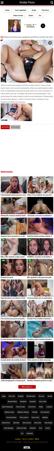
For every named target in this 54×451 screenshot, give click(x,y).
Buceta (34, 10)
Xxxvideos (30, 433)
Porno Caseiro (24, 417)
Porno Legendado (20, 10)
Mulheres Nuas (9, 412)
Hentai (41, 407)
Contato (18, 439)
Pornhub (34, 412)
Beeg (3, 396)
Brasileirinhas (31, 396)
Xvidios (31, 15)
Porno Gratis (35, 417)
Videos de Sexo (18, 15)
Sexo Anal (16, 423)
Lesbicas (49, 407)
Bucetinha (23, 401)
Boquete (20, 396)
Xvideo (7, 10)
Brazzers (41, 396)
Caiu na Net (42, 401)
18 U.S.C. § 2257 (28, 439)
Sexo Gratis (37, 423)
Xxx (40, 15)
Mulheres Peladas (23, 412)
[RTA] (27, 448)
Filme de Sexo (20, 407)
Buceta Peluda (12, 401)
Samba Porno (6, 423)
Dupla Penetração (7, 407)
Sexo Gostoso (27, 423)
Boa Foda (12, 396)
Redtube (45, 417)
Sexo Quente (48, 423)
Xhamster (33, 428)
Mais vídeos (26, 387)
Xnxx (40, 428)
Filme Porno (45, 10)
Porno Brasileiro (11, 417)
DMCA (37, 439)
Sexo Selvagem (15, 127)
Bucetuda (33, 401)
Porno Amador (45, 412)
